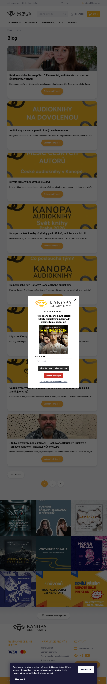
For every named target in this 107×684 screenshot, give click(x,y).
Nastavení (20, 679)
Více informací (46, 673)
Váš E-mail (40, 356)
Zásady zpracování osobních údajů (53, 381)
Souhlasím (86, 669)
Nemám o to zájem (53, 375)
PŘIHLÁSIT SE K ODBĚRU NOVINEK (53, 368)
